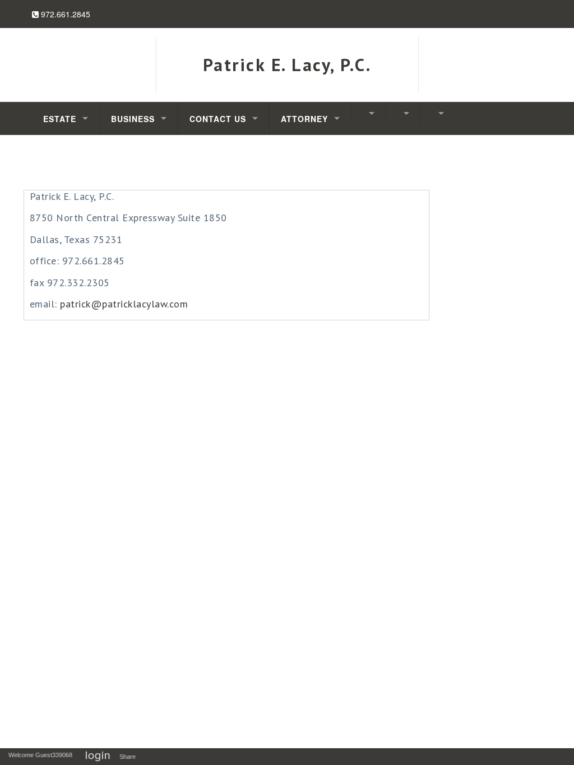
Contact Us (217, 118)
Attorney (304, 118)
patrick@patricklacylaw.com (124, 303)
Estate (59, 118)
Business (133, 118)
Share (130, 756)
